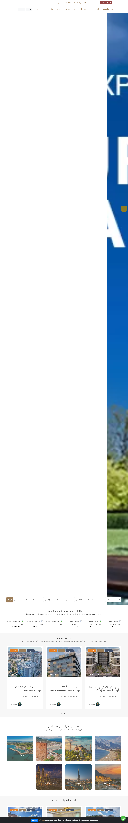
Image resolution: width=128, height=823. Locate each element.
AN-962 (14, 810)
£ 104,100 (94, 674)
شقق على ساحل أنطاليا (71, 686)
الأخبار (44, 9)
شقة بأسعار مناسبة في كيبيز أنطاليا (28, 686)
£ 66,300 (15, 674)
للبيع (109, 651)
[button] (29, 9)
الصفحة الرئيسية (108, 9)
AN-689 (14, 651)
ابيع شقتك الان (106, 2)
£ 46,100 (54, 674)
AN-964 (92, 810)
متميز (100, 651)
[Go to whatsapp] (123, 818)
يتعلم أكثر (42, 820)
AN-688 (53, 651)
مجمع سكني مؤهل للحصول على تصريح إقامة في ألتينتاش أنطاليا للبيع (104, 687)
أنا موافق (34, 820)
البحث (10, 599)
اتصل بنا (36, 9)
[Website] (4, 5)
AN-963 (53, 810)
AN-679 (92, 651)
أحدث (100, 810)
